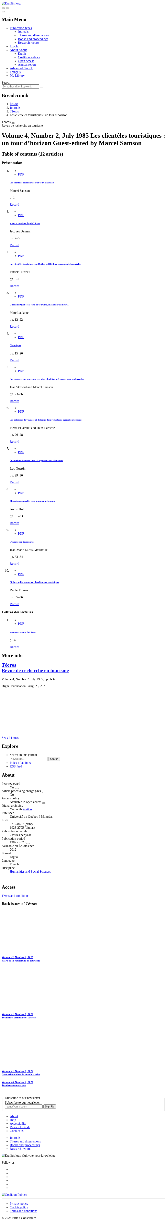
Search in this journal (23, 754)
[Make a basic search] (3, 8)
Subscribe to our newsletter (22, 1102)
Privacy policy (19, 1203)
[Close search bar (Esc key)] (7, 8)
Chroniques (15, 345)
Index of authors (20, 762)
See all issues (10, 737)
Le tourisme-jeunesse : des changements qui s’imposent (36, 460)
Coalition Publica (29, 57)
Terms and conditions (15, 895)
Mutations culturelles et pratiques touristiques (32, 501)
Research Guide (20, 1127)
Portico (27, 809)
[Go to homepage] (11, 3)
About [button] (14, 50)
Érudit (22, 53)
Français (15, 72)
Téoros (14, 111)
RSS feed (16, 766)
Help (13, 1120)
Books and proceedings (33, 39)
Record (14, 204)
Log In (14, 46)
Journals (23, 31)
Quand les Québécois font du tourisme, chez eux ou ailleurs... (39, 304)
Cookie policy (19, 1207)
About (23, 50)
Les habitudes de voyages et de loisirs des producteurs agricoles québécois (45, 420)
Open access (26, 61)
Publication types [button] (21, 28)
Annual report (27, 64)
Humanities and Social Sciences (30, 871)
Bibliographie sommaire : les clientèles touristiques (34, 582)
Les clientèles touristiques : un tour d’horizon (32, 182)
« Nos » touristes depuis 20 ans (25, 223)
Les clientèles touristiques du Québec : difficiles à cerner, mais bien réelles (45, 264)
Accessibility (18, 1123)
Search (6, 82)
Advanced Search (21, 68)
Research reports (28, 42)
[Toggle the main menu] (3, 11)
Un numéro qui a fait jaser (23, 632)
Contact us (16, 1131)
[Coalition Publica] (14, 1194)
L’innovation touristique (22, 542)
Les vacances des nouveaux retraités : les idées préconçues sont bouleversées (47, 379)
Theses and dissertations (33, 35)
